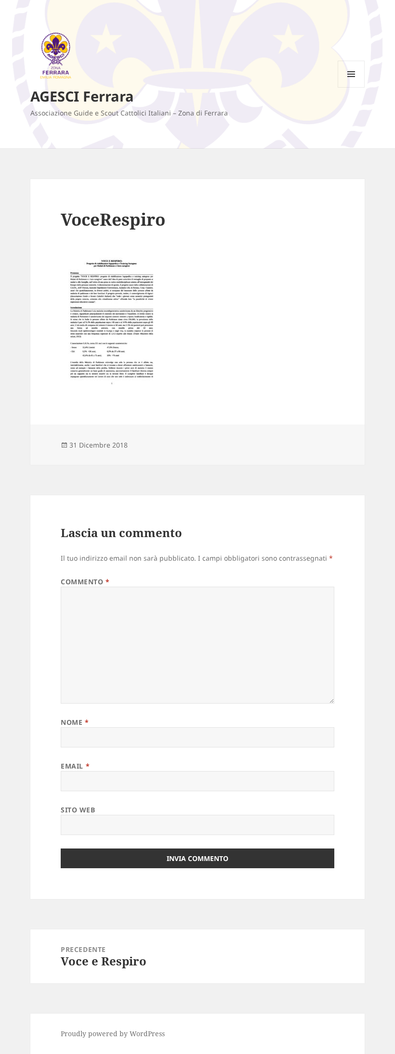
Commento (85, 581)
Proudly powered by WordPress (113, 1033)
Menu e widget (351, 87)
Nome (75, 722)
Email (75, 766)
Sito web (78, 809)
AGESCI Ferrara (82, 96)
